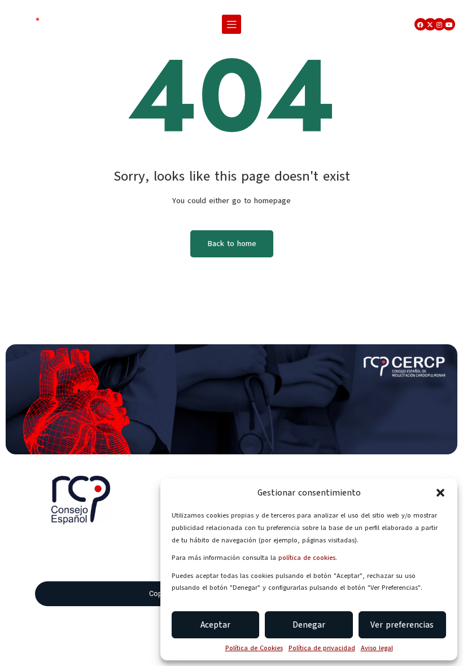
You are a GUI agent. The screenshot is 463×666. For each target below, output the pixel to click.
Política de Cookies (254, 647)
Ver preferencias (402, 624)
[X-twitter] (430, 24)
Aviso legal (377, 647)
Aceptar (215, 624)
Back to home (231, 243)
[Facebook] (420, 24)
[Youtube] (449, 24)
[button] (440, 492)
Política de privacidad (322, 647)
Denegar (308, 624)
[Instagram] (439, 24)
